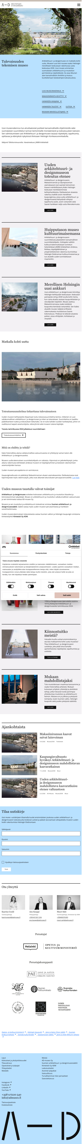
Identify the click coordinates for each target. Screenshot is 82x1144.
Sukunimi (5, 849)
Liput (4, 1058)
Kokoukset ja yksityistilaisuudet (14, 1060)
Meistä (44, 1058)
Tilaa (6, 869)
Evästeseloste (7, 1105)
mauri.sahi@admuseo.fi (65, 920)
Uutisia (69, 106)
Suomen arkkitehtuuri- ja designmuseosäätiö (60, 1063)
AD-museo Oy (47, 1060)
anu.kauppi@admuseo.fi (37, 920)
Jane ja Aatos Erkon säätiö (55, 1032)
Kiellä (15, 595)
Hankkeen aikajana (50, 101)
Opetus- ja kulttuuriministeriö (13, 1032)
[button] (41, 974)
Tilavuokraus (7, 1063)
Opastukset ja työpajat (11, 1065)
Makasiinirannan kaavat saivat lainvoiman (56, 735)
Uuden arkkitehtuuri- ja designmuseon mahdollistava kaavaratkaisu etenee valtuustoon (58, 784)
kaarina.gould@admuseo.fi (11, 917)
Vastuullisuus (47, 1073)
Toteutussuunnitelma (12, 435)
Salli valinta (41, 595)
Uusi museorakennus (51, 91)
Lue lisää (50, 210)
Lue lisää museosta (53, 612)
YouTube (5, 1090)
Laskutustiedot (48, 1068)
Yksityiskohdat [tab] (41, 553)
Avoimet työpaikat (49, 1071)
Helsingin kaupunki (35, 1032)
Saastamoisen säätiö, (46, 1034)
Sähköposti (6, 829)
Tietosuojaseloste (9, 1102)
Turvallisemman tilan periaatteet (55, 1076)
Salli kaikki (67, 595)
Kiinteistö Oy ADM (49, 1065)
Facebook (5, 1085)
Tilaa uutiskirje (52, 657)
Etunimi (5, 839)
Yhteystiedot (7, 1068)
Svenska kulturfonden (26, 1034)
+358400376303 (62, 917)
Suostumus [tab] (14, 553)
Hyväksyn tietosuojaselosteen (17, 862)
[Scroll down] (41, 50)
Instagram (6, 1082)
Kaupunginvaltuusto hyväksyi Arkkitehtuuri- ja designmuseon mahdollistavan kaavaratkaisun (60, 761)
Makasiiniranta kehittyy (53, 96)
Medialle (5, 1071)
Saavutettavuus (48, 1078)
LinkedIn (5, 1087)
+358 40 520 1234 (35, 917)
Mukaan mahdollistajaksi (53, 112)
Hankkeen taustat (50, 106)
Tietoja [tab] (67, 553)
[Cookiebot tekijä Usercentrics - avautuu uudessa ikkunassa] (70, 547)
